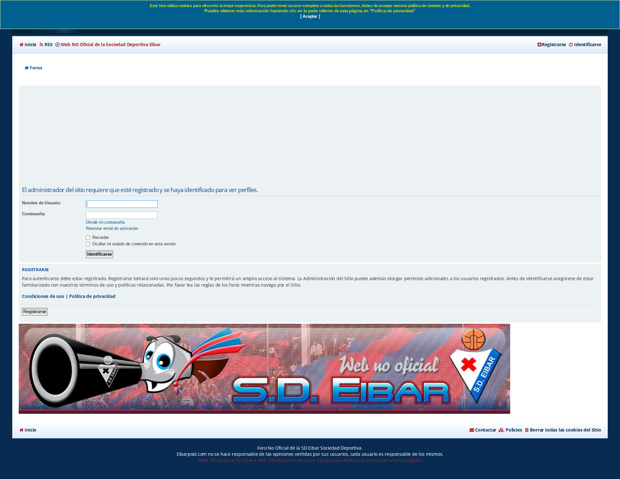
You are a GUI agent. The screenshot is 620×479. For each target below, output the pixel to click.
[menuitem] (27, 44)
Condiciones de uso (43, 296)
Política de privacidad (92, 296)
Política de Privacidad (366, 460)
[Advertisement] (310, 135)
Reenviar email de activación (112, 228)
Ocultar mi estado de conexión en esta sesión (133, 243)
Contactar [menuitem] (485, 430)
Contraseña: (33, 213)
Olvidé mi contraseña (105, 222)
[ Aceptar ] (310, 16)
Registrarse (34, 311)
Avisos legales (406, 460)
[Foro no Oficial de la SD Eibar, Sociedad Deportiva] (264, 369)
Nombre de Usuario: (41, 202)
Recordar (99, 237)
